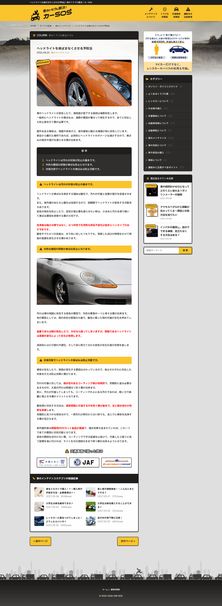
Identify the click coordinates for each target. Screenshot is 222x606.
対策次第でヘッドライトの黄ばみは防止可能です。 (74, 169)
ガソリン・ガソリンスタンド (163, 86)
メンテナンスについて (151, 15)
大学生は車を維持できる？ (59, 503)
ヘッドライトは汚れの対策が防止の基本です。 (71, 160)
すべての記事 (46, 26)
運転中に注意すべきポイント (163, 167)
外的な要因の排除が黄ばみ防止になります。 (70, 165)
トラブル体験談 (165, 15)
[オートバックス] (116, 465)
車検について (155, 160)
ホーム (105, 589)
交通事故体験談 (176, 15)
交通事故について (157, 116)
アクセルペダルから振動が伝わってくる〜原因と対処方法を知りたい (174, 211)
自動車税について (157, 130)
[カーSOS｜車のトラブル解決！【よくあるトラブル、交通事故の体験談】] (52, 18)
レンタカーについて (158, 101)
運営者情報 (115, 589)
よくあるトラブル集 (158, 94)
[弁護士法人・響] (52, 465)
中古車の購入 (155, 108)
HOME (33, 26)
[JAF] (84, 465)
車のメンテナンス (63, 26)
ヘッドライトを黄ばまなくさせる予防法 (92, 26)
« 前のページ (40, 541)
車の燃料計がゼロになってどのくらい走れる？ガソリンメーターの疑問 (174, 191)
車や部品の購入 (156, 152)
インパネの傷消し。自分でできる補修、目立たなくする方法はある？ (174, 231)
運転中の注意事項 (188, 15)
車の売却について (157, 145)
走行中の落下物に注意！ (110, 518)
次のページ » (128, 541)
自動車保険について (158, 123)
